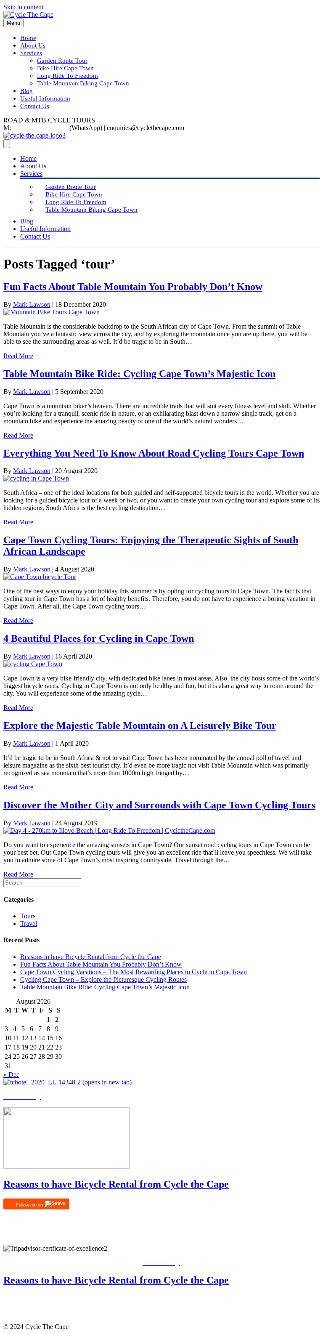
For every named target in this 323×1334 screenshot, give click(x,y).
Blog (26, 91)
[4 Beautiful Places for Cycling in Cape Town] (32, 663)
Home (28, 38)
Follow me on (30, 1204)
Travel (28, 923)
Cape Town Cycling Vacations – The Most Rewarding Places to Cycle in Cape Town (133, 971)
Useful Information (45, 98)
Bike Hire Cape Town (65, 68)
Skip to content (23, 7)
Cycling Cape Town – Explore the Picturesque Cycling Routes (103, 979)
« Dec (11, 1074)
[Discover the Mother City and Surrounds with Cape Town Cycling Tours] (109, 830)
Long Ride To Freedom (67, 75)
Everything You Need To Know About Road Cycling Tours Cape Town (153, 453)
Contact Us (34, 106)
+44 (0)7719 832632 (40, 127)
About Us (32, 45)
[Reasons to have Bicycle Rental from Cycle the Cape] (66, 1166)
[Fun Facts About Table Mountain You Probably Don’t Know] (51, 312)
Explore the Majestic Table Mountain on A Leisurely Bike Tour (139, 725)
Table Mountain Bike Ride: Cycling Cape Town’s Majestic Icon (139, 373)
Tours (27, 915)
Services (31, 53)
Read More (18, 355)
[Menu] (6, 143)
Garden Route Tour (62, 60)
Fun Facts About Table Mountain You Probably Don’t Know (132, 286)
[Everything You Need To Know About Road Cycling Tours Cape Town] (36, 478)
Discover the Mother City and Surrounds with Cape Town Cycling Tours (159, 805)
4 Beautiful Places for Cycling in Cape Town (98, 638)
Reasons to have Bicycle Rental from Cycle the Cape (90, 956)
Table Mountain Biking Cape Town (83, 83)
